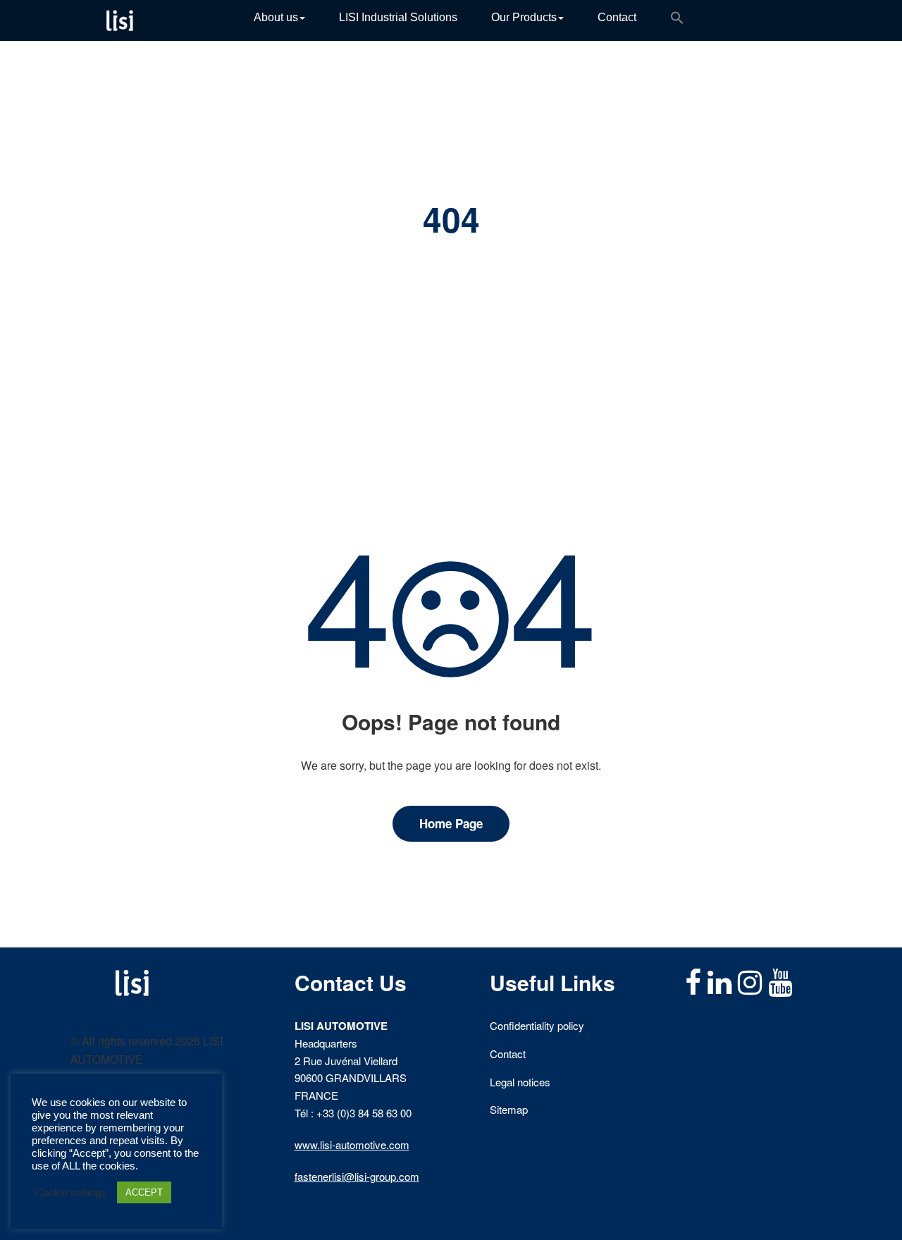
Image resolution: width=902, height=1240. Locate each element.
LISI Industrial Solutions (398, 17)
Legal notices (520, 1081)
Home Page (451, 823)
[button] (677, 20)
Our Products (524, 17)
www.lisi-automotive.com (352, 1144)
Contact (617, 17)
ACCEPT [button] (144, 1192)
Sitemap (509, 1109)
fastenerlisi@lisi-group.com (357, 1176)
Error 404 (473, 260)
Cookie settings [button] (70, 1192)
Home (421, 260)
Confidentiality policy (537, 1025)
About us (276, 17)
